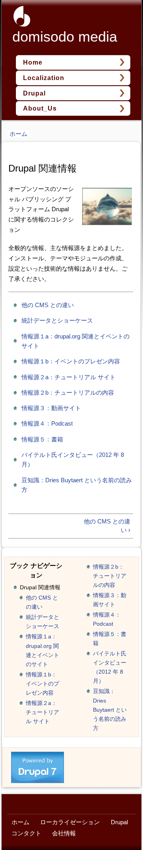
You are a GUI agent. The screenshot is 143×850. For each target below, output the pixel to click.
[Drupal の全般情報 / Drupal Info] (37, 779)
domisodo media (64, 37)
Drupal (34, 93)
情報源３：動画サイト (51, 408)
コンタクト (26, 833)
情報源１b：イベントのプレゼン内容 (70, 361)
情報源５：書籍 (42, 439)
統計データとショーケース (57, 320)
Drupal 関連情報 (40, 587)
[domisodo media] (18, 21)
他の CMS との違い (47, 305)
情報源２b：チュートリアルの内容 (67, 392)
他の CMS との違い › (107, 526)
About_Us (40, 108)
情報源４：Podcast (47, 423)
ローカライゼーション (70, 822)
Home (33, 62)
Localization (43, 77)
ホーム (18, 133)
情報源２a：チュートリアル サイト (68, 377)
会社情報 (64, 833)
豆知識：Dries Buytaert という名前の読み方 (110, 709)
